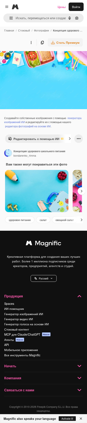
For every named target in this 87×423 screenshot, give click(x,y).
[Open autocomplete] (9, 18)
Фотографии (41, 30)
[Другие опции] (31, 42)
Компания (12, 378)
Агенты (13, 340)
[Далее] (69, 138)
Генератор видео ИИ (18, 319)
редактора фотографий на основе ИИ (28, 126)
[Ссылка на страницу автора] (8, 153)
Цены (62, 7)
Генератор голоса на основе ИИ (26, 324)
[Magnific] (43, 244)
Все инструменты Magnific (22, 355)
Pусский (43, 278)
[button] (44, 278)
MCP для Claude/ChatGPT (27, 334)
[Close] (80, 418)
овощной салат (65, 220)
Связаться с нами (19, 390)
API (6, 345)
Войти (76, 7)
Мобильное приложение (21, 350)
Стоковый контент (16, 329)
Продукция (13, 296)
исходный (28, 56)
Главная (9, 30)
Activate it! (67, 418)
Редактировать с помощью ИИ (33, 140)
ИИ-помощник (14, 308)
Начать (10, 365)
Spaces (9, 303)
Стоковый (24, 30)
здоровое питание (20, 220)
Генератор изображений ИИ (23, 314)
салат (43, 220)
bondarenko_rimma (25, 155)
